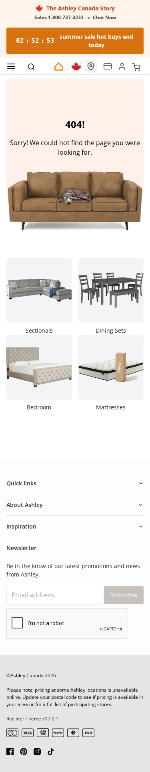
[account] (122, 66)
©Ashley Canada (25, 675)
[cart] (136, 66)
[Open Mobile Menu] (11, 66)
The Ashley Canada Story (79, 8)
